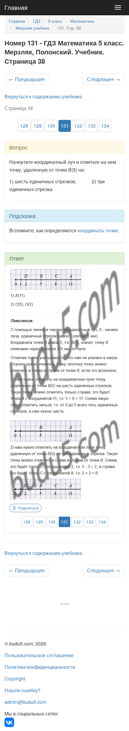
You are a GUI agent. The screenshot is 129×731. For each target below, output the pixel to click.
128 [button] (24, 125)
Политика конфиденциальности (39, 666)
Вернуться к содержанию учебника (43, 96)
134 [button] (105, 125)
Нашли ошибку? (22, 690)
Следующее (103, 79)
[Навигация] (117, 7)
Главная (16, 7)
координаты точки (98, 230)
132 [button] (78, 125)
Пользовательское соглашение (39, 655)
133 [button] (92, 125)
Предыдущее (27, 79)
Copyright (14, 678)
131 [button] (65, 125)
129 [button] (38, 125)
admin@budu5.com (25, 701)
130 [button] (51, 125)
